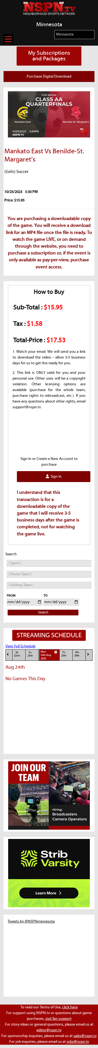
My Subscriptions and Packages (49, 56)
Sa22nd (17, 654)
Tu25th (63, 654)
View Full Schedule (20, 646)
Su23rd (30, 654)
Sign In (55, 476)
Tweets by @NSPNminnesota (31, 921)
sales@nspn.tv (85, 1036)
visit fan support (58, 1019)
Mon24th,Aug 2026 (46, 655)
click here (70, 1007)
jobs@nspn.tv (78, 1042)
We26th (76, 654)
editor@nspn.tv (49, 1030)
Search (43, 612)
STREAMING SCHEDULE (49, 635)
